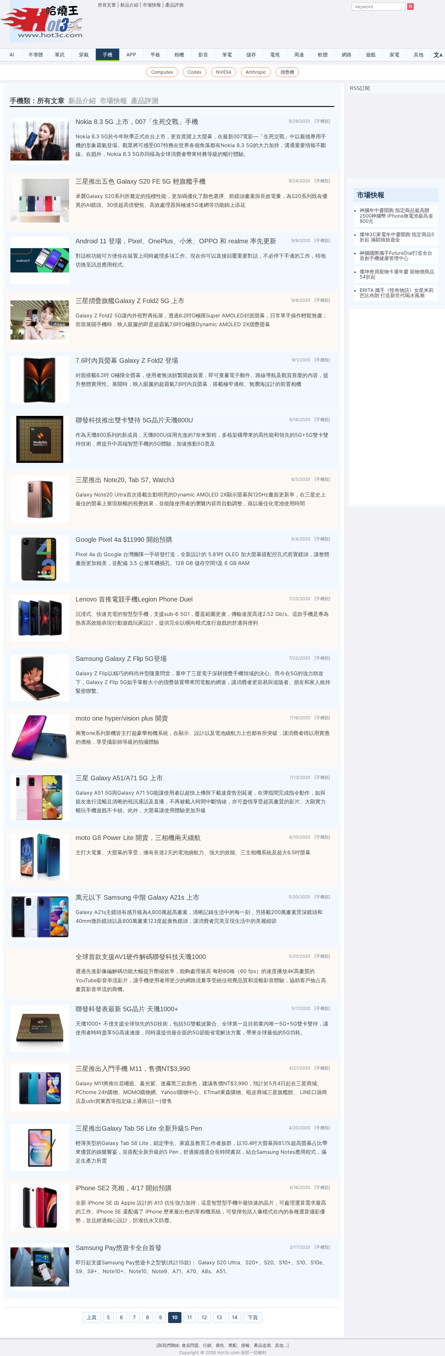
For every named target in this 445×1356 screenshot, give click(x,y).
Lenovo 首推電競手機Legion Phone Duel (134, 599)
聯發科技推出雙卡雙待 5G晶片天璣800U (134, 420)
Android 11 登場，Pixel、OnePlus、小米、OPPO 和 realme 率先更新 (176, 241)
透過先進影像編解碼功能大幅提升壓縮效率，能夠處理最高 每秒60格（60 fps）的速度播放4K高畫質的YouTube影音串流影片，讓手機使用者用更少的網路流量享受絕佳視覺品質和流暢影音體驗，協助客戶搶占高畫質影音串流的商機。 (201, 980)
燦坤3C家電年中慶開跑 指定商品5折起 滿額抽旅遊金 (397, 237)
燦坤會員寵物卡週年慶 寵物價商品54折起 (397, 274)
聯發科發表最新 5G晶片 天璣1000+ (127, 1009)
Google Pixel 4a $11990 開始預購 (124, 539)
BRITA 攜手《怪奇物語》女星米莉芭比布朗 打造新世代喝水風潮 (397, 293)
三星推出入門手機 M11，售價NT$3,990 (133, 1068)
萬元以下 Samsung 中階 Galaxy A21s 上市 (137, 897)
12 (204, 1317)
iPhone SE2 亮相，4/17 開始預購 (124, 1188)
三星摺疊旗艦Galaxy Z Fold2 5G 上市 (130, 300)
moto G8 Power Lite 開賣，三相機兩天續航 (138, 837)
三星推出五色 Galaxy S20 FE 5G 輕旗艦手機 (141, 181)
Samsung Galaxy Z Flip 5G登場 (121, 658)
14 (234, 1317)
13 (219, 1317)
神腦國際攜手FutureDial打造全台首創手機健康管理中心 (396, 256)
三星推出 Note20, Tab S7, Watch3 (125, 479)
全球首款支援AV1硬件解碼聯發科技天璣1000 (141, 956)
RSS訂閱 (360, 88)
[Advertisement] (256, 26)
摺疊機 (287, 72)
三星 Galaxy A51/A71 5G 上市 (119, 778)
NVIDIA (223, 72)
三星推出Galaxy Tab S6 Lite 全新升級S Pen (139, 1128)
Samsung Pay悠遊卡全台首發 (119, 1247)
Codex (195, 72)
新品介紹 (129, 5)
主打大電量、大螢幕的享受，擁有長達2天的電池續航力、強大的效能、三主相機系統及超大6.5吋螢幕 (193, 852)
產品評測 (174, 5)
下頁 (253, 1317)
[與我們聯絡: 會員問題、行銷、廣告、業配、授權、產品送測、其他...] (222, 1345)
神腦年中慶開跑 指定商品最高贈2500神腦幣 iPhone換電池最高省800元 (396, 215)
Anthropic (256, 72)
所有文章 (107, 5)
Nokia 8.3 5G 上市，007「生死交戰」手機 (137, 121)
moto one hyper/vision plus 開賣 (122, 718)
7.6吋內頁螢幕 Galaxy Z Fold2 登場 (127, 360)
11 (189, 1317)
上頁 (91, 1317)
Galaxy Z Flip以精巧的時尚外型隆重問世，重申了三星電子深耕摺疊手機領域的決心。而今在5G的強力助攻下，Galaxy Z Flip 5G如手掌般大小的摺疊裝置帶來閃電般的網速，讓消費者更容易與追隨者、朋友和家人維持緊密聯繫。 (203, 682)
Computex (162, 72)
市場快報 (152, 5)
